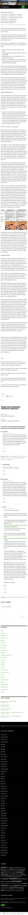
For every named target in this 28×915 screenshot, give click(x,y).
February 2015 (4, 842)
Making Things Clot (5, 705)
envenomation (7, 872)
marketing (17, 875)
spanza (4, 887)
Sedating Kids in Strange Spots (8, 415)
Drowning (3, 640)
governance (19, 872)
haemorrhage (4, 874)
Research (3, 674)
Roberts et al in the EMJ (14, 283)
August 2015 (3, 828)
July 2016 (3, 801)
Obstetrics (3, 660)
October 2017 (4, 766)
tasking (20, 887)
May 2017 (3, 778)
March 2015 (3, 840)
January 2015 (3, 845)
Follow (3, 905)
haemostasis (10, 874)
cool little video (8, 378)
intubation (3, 652)
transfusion (21, 888)
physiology (3, 665)
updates (10, 890)
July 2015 (3, 830)
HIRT (13, 874)
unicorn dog (7, 890)
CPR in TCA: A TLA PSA (6, 708)
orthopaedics (5, 879)
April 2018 (3, 751)
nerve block (6, 876)
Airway (2, 12)
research (4, 885)
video (13, 890)
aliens (8, 867)
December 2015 (4, 818)
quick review (20, 883)
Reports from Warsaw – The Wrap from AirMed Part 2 (12, 712)
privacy (13, 883)
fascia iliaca (12, 872)
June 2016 (3, 803)
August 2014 (3, 855)
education (22, 871)
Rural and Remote (4, 679)
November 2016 (4, 791)
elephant (2, 872)
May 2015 (3, 835)
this (7, 375)
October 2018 (4, 739)
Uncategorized (4, 689)
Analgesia (3, 633)
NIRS (9, 876)
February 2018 (4, 756)
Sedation (2, 682)
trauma (3, 890)
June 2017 (3, 776)
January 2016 (3, 815)
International (3, 650)
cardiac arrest (6, 869)
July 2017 (3, 773)
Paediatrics (3, 662)
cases (15, 869)
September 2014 (4, 852)
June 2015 (3, 833)
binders (19, 867)
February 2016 (4, 813)
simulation (24, 885)
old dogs (19, 876)
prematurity (9, 883)
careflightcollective (14, 24)
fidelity (15, 872)
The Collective (5, 7)
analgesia (11, 867)
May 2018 (3, 749)
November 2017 (4, 764)
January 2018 (3, 759)
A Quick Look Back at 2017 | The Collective (16, 597)
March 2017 (3, 783)
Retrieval (2, 677)
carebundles (3, 635)
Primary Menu (26, 7)
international (17, 874)
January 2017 (3, 788)
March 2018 (3, 754)
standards (7, 887)
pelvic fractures (23, 879)
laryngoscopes (10, 875)
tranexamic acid (16, 888)
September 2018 (4, 742)
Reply (5, 451)
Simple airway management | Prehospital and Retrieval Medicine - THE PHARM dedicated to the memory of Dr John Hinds (13, 458)
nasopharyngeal (5, 408)
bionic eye (23, 867)
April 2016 (3, 808)
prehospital (17, 881)
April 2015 (3, 837)
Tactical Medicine (4, 684)
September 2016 (4, 796)
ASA (14, 867)
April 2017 (3, 781)
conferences (4, 871)
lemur (14, 875)
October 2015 (4, 823)
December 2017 (4, 761)
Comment (22, 616)
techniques (3, 888)
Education (3, 642)
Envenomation (4, 645)
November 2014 (4, 850)
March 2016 (3, 810)
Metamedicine (4, 657)
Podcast (2, 667)
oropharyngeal (14, 408)
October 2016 (4, 793)
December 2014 (4, 847)
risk (20, 885)
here (16, 370)
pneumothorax (4, 881)
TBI (23, 887)
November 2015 (4, 820)
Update (2, 692)
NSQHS (12, 876)
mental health (24, 875)
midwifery (2, 876)
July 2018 (3, 744)
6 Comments (23, 24)
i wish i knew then (16, 406)
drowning (17, 870)
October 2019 (4, 734)
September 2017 (4, 769)
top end (11, 888)
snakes (2, 887)
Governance (3, 647)
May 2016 (3, 805)
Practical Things (8, 12)
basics (16, 867)
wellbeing (22, 890)
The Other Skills (4, 687)
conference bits (4, 638)
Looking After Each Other (6, 655)
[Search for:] (14, 726)
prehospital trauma (4, 883)
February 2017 (4, 786)
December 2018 (4, 737)
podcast (9, 881)
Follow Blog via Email (6, 895)
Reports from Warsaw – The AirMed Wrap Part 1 (11, 716)
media (21, 875)
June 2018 (3, 746)
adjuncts (4, 406)
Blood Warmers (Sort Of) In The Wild (8, 701)
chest (17, 869)
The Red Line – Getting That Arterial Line (10, 420)
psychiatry (16, 883)
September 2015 (4, 825)
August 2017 (3, 771)
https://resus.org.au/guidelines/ (15, 554)
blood (2, 869)
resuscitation (11, 885)
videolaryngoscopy (17, 890)
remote (25, 883)
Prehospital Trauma (5, 672)
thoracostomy (7, 888)
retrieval (17, 885)
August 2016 (3, 798)
